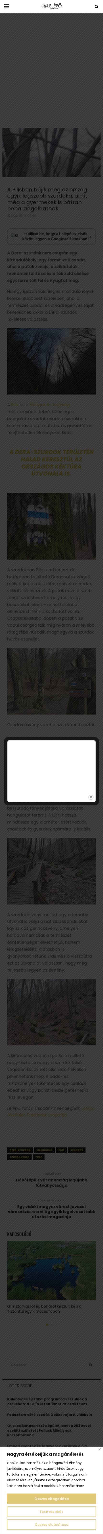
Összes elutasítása (52, 1524)
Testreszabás (51, 1511)
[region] (51, 1490)
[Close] (100, 1449)
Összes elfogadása (51, 1498)
